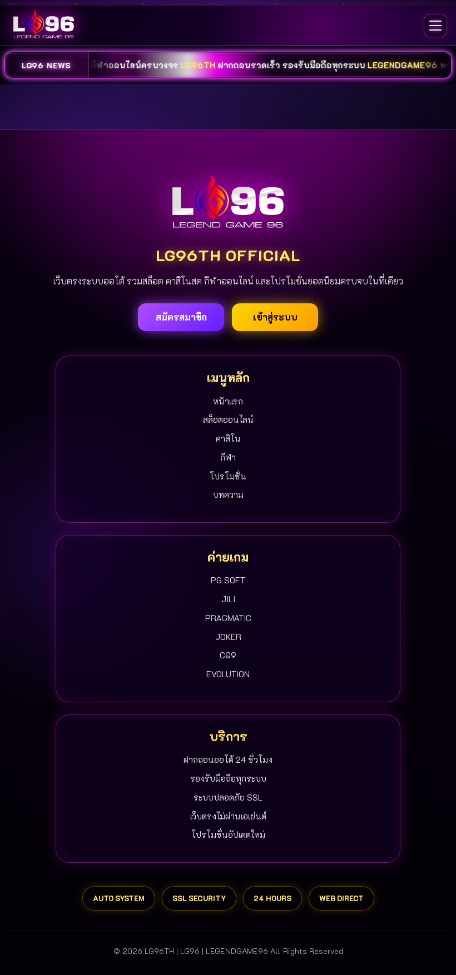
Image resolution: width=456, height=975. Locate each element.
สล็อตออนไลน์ (228, 419)
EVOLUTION (228, 673)
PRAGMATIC (228, 617)
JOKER (228, 636)
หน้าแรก (228, 401)
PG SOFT (228, 580)
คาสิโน (228, 438)
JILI (228, 598)
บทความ (228, 494)
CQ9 (228, 655)
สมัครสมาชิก (181, 317)
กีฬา (228, 457)
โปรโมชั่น (228, 476)
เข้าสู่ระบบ (275, 317)
